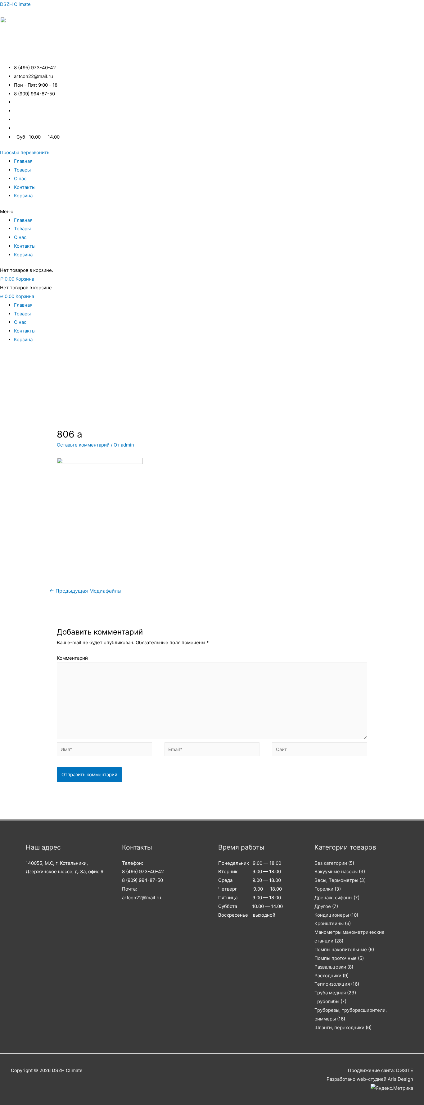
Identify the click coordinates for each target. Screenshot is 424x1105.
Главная (23, 161)
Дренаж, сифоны (333, 898)
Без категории (330, 863)
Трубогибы (326, 1001)
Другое (322, 906)
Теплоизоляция (332, 984)
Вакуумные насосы (336, 871)
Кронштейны (329, 923)
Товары (22, 170)
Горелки (323, 889)
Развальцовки (330, 967)
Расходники (327, 976)
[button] (24, 152)
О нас (20, 178)
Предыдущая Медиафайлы (85, 591)
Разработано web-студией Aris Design (370, 1079)
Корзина (23, 196)
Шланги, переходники (339, 1027)
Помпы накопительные (340, 949)
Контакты (24, 187)
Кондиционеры (331, 915)
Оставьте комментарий (83, 445)
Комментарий (72, 658)
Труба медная (330, 993)
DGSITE (404, 1070)
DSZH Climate (15, 4)
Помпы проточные (335, 958)
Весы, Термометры (336, 880)
